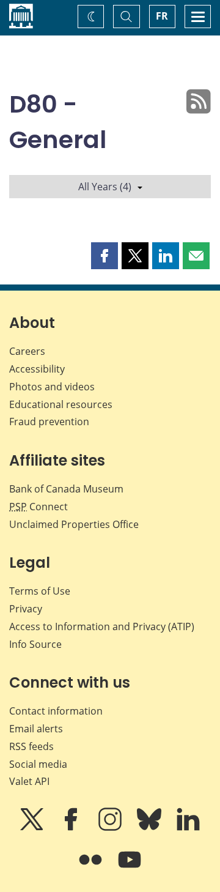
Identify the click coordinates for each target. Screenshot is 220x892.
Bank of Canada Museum (66, 489)
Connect (38, 506)
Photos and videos (52, 386)
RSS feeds (31, 746)
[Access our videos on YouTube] (129, 868)
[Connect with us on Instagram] (111, 827)
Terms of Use (39, 591)
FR (162, 16)
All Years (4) (104, 186)
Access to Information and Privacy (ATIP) (101, 626)
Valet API (29, 781)
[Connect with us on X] (33, 827)
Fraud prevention (49, 421)
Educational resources (60, 404)
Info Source (35, 644)
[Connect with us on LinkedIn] (188, 827)
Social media (38, 764)
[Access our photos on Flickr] (91, 868)
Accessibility (37, 369)
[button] (104, 255)
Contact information (56, 711)
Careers (27, 351)
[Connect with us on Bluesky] (150, 827)
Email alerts (36, 728)
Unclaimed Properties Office (74, 524)
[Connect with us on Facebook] (72, 827)
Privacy (25, 608)
